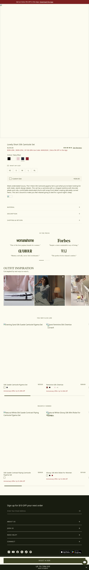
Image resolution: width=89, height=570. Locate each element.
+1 (57, 387)
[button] (44, 207)
